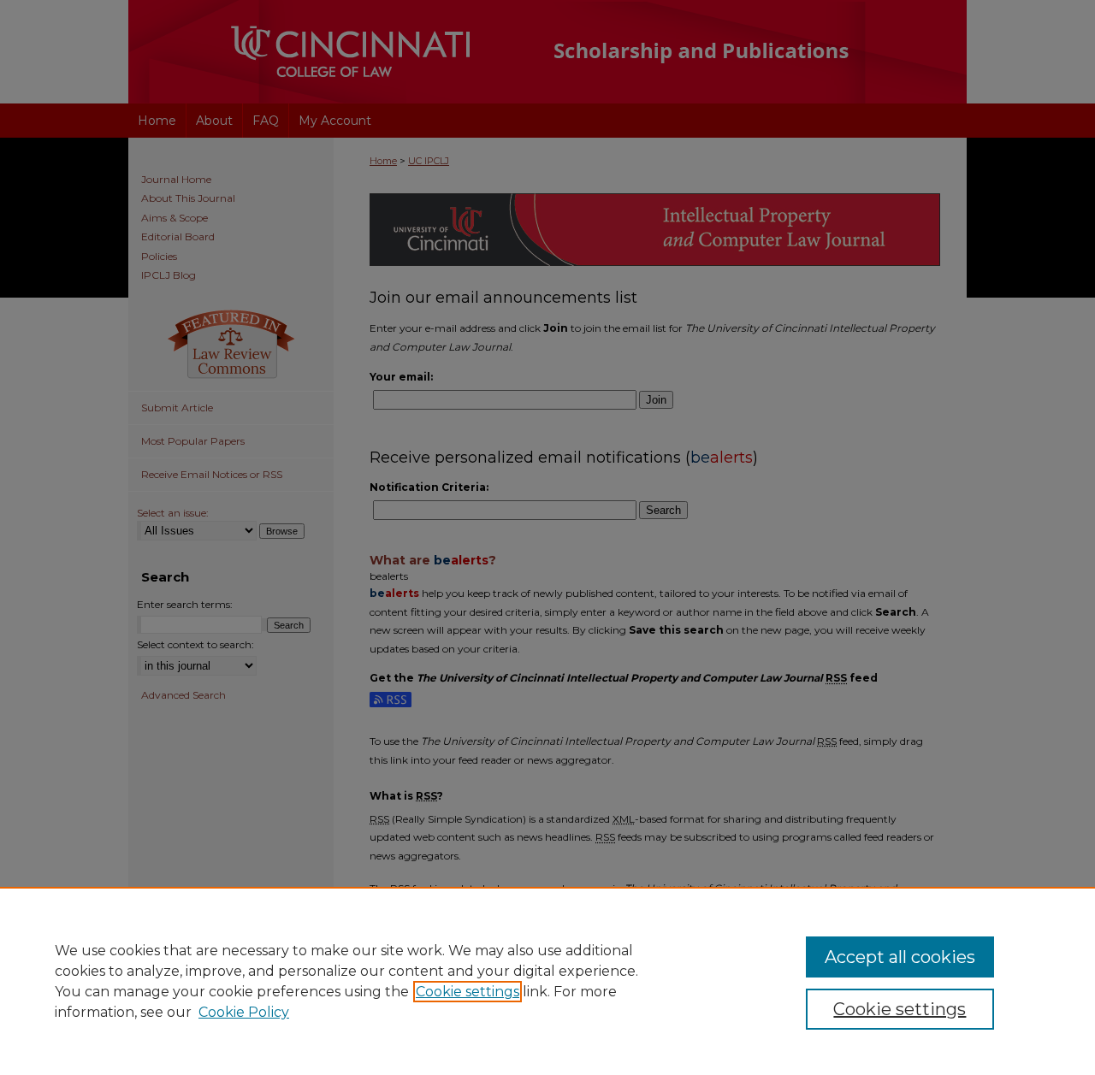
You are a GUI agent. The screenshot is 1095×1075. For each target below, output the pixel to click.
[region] (547, 981)
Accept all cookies (900, 957)
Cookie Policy (243, 1012)
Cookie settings (467, 991)
